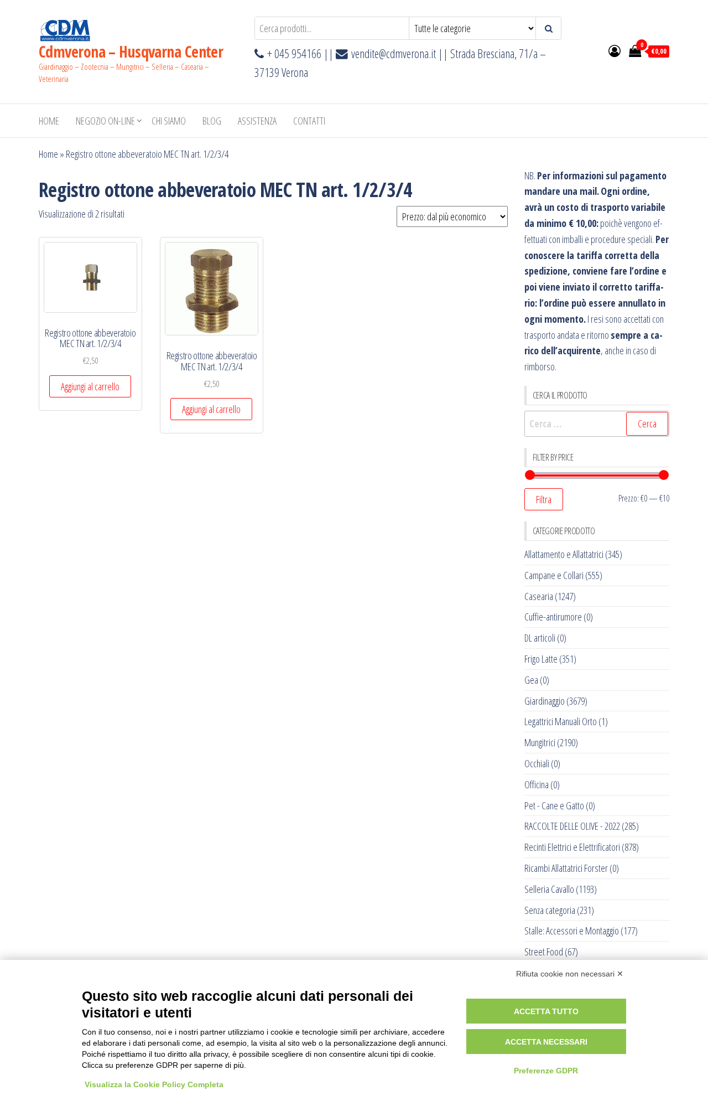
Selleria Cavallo (549, 889)
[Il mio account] (614, 50)
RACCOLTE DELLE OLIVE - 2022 (572, 826)
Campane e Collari (554, 575)
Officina (536, 784)
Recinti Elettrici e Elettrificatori (572, 847)
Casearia (538, 596)
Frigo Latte (541, 658)
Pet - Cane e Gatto (554, 805)
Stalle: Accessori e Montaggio (571, 930)
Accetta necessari (546, 1041)
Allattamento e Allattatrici (563, 554)
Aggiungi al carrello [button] (90, 386)
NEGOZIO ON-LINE (105, 120)
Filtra (543, 499)
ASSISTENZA (257, 120)
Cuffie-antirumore (553, 616)
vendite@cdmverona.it (393, 53)
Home (49, 120)
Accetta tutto (546, 1011)
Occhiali (536, 763)
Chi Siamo (169, 120)
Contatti (309, 120)
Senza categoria (549, 910)
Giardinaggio (544, 700)
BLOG (211, 120)
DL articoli (539, 637)
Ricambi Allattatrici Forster (566, 868)
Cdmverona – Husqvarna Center (131, 51)
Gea (531, 679)
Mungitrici (539, 742)
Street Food (543, 951)
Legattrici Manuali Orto (560, 721)
